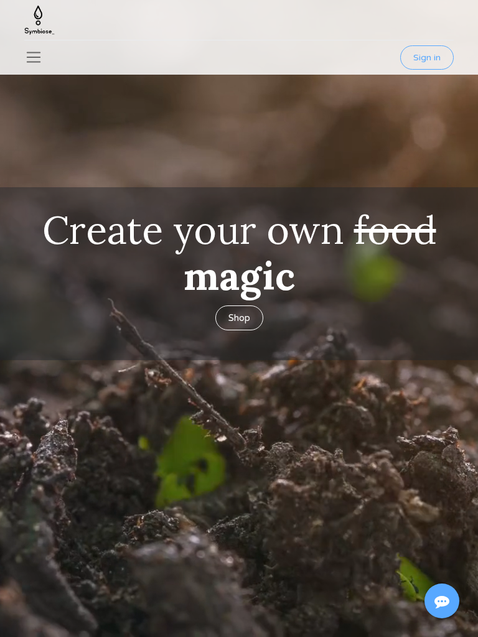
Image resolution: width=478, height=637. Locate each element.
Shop (239, 317)
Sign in (427, 57)
